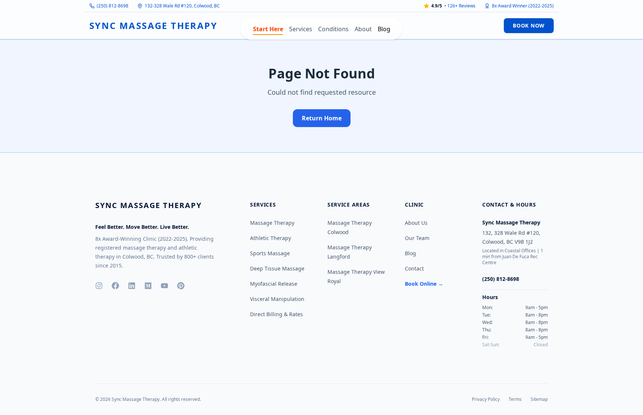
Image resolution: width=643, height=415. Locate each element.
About (363, 29)
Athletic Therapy (270, 237)
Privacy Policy (486, 399)
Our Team (417, 237)
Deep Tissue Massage (277, 268)
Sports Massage (270, 253)
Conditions (333, 29)
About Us (416, 222)
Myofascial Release (273, 283)
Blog (384, 29)
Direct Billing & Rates (276, 314)
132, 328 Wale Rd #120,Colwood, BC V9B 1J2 (511, 237)
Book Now (529, 25)
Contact (414, 268)
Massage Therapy (272, 222)
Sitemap (539, 399)
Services (300, 29)
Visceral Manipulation (277, 298)
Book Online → (424, 283)
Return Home (322, 118)
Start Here (268, 29)
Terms (515, 399)
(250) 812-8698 (112, 6)
